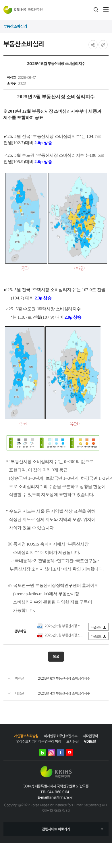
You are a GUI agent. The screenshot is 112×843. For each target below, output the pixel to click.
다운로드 (96, 627)
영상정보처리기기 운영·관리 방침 (38, 741)
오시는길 (72, 741)
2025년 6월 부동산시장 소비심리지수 (64, 678)
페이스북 (60, 752)
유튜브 (69, 752)
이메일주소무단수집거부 (61, 736)
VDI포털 (90, 741)
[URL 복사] (103, 44)
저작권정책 (90, 736)
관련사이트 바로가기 (56, 829)
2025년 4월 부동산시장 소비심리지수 (64, 693)
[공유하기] (93, 44)
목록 (56, 656)
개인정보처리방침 (26, 736)
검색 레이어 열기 (95, 9)
